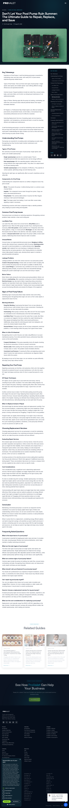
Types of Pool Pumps (56, 78)
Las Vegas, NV (49, 773)
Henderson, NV (27, 800)
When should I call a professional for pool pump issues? (57, 134)
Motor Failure (54, 92)
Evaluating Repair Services (57, 113)
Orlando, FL (26, 788)
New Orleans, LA (27, 796)
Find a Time (26, 757)
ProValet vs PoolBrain (51, 733)
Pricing (25, 752)
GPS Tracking (5, 737)
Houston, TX (48, 791)
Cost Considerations (56, 115)
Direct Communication (7, 732)
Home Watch (27, 733)
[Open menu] (65, 3)
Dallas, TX (48, 786)
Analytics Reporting (6, 730)
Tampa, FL (26, 790)
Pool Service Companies (29, 730)
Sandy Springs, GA (28, 793)
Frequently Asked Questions (57, 120)
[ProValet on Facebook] (13, 722)
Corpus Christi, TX (50, 785)
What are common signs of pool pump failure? (57, 130)
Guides (4, 9)
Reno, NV (48, 775)
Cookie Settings (10, 785)
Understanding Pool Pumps (57, 76)
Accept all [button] (6, 801)
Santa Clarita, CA (27, 778)
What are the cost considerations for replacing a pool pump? (58, 147)
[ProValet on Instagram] (16, 722)
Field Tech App (5, 735)
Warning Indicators (56, 96)
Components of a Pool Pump (58, 80)
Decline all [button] (16, 801)
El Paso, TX (48, 788)
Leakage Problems (56, 90)
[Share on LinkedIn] (55, 155)
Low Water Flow (55, 85)
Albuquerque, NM (50, 776)
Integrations (4, 741)
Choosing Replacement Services (56, 110)
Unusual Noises (55, 87)
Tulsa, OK (48, 780)
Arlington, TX (49, 781)
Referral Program (28, 759)
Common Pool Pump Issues (57, 83)
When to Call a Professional (58, 99)
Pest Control (27, 735)
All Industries (27, 728)
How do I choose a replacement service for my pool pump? (57, 142)
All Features (4, 728)
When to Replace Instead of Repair (58, 107)
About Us (4, 752)
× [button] (20, 759)
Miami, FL (26, 786)
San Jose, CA (27, 776)
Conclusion (53, 117)
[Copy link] (60, 155)
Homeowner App (5, 739)
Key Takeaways (54, 73)
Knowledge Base (5, 757)
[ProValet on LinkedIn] (3, 722)
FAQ (25, 750)
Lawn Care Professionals (29, 732)
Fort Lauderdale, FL (28, 781)
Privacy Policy (16, 785)
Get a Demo (26, 755)
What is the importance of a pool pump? (58, 123)
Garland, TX (48, 790)
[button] (11, 804)
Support (26, 754)
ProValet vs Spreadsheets (52, 732)
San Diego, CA (27, 775)
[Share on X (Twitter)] (52, 155)
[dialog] (11, 782)
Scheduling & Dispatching (7, 744)
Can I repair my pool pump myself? (57, 138)
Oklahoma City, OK (50, 778)
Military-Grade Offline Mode (8, 742)
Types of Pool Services (15, 9)
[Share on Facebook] (57, 155)
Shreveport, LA (27, 798)
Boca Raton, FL (27, 780)
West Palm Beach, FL (28, 791)
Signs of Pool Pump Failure (57, 94)
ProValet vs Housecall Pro (52, 737)
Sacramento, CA (27, 773)
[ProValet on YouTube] (10, 722)
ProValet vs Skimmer (51, 728)
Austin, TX (48, 783)
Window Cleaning (28, 737)
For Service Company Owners (8, 755)
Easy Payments (5, 733)
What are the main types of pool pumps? (57, 127)
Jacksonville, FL (27, 785)
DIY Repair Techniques (56, 103)
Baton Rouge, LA (27, 795)
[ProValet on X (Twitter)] (6, 722)
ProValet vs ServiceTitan (52, 735)
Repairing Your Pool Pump (56, 101)
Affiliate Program (27, 761)
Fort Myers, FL (27, 783)
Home (3, 750)
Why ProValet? (5, 754)
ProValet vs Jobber (51, 730)
